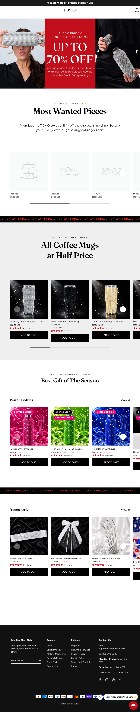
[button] (123, 173)
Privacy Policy (78, 654)
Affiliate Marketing (56, 654)
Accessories (20, 509)
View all (125, 400)
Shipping (75, 645)
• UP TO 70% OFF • (51, 490)
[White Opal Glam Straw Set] (111, 536)
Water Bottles (21, 400)
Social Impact (54, 649)
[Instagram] (106, 679)
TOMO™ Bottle (73, 704)
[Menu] (5, 10)
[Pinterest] (113, 679)
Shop (49, 645)
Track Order (53, 662)
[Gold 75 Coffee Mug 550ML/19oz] (111, 299)
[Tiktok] (120, 679)
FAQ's (74, 666)
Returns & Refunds (80, 649)
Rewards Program (56, 658)
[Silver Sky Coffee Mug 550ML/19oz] (29, 299)
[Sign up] (40, 660)
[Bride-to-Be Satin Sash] (29, 536)
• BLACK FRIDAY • (51, 219)
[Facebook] (100, 679)
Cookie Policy (78, 658)
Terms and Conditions (82, 662)
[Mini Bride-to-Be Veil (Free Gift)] (70, 536)
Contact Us (52, 666)
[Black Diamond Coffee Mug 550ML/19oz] (70, 299)
